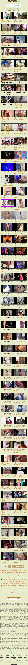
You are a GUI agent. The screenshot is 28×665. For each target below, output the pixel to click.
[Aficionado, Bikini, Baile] (7, 230)
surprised (15, 592)
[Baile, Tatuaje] (7, 473)
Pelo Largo (18, 452)
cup (21, 570)
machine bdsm (4, 585)
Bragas (17, 354)
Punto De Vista (19, 107)
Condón (17, 562)
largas (19, 8)
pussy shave (6, 587)
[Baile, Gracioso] (20, 206)
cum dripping (23, 583)
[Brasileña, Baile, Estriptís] (7, 66)
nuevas (14, 8)
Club (4, 161)
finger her (25, 585)
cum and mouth (13, 570)
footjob (6, 581)
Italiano (1, 657)
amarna (19, 585)
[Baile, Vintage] (7, 559)
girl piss (15, 572)
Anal (17, 294)
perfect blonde (5, 570)
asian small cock (14, 587)
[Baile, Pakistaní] (7, 328)
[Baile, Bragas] (20, 352)
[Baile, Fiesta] (20, 388)
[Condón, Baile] (20, 559)
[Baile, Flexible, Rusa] (7, 535)
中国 (14, 658)
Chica (4, 270)
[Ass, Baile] (20, 194)
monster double (6, 583)
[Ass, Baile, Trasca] (20, 18)
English (4, 655)
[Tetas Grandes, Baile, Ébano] (20, 130)
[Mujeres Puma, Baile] (7, 340)
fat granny (11, 579)
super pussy (4, 579)
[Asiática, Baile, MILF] (7, 292)
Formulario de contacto (11, 662)
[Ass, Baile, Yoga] (20, 485)
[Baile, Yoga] (7, 497)
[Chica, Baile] (7, 268)
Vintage (4, 562)
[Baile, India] (7, 194)
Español (16, 655)
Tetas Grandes (18, 69)
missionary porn (17, 581)
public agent (22, 574)
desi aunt (17, 579)
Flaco (21, 294)
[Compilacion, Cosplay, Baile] (20, 230)
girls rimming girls (15, 583)
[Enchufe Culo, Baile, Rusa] (20, 170)
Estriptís (11, 69)
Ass (16, 21)
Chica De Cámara (6, 514)
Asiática (17, 45)
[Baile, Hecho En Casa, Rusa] (20, 547)
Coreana (4, 147)
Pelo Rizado (18, 450)
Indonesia (22, 306)
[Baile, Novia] (7, 54)
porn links (20, 662)
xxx (18, 570)
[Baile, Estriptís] (20, 242)
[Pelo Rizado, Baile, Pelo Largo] (20, 447)
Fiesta (17, 149)
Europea (17, 57)
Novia (4, 57)
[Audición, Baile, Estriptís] (7, 242)
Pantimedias (22, 282)
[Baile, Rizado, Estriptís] (20, 461)
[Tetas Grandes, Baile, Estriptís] (20, 66)
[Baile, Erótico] (7, 30)
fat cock (15, 574)
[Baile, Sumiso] (7, 304)
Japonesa (8, 161)
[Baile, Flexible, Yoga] (7, 485)
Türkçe (7, 657)
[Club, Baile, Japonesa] (7, 158)
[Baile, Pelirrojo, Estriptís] (7, 523)
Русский (20, 657)
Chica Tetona (10, 378)
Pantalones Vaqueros (7, 21)
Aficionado (18, 512)
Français (23, 655)
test (23, 581)
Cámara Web (5, 45)
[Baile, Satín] (7, 388)
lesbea (5, 572)
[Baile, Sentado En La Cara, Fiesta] (20, 144)
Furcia (10, 45)
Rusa (24, 173)
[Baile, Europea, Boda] (20, 54)
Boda (22, 57)
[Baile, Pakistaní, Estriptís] (7, 182)
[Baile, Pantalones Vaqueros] (7, 18)
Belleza (17, 161)
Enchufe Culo (18, 173)
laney (22, 579)
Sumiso (4, 306)
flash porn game (13, 585)
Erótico (4, 33)
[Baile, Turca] (7, 316)
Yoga (21, 476)
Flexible (4, 488)
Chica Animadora (19, 105)
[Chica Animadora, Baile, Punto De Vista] (20, 102)
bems (11, 581)
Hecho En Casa (18, 550)
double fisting (23, 587)
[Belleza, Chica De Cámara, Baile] (7, 509)
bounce (9, 572)
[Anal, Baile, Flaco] (20, 292)
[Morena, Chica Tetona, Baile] (7, 376)
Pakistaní (5, 185)
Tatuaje (4, 476)
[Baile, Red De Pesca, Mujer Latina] (20, 254)
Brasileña (5, 69)
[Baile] (7, 170)
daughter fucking (22, 572)
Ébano (25, 133)
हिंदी (25, 657)
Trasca (20, 21)
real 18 (25, 570)
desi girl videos (8, 574)
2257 (27, 660)
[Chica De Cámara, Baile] (7, 218)
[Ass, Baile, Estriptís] (20, 116)
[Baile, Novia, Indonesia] (20, 304)
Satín (4, 390)
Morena (4, 378)
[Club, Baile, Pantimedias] (20, 280)
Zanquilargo (23, 526)
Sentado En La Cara (20, 147)
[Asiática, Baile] (20, 42)
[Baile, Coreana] (7, 144)
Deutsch (10, 655)
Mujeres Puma (5, 342)
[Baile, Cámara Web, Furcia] (7, 42)
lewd (26, 579)
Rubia (17, 476)
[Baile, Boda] (20, 268)
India (4, 197)
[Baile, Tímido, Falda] (20, 218)
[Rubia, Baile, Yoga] (20, 473)
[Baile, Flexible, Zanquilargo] (20, 523)
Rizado (17, 464)
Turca (4, 318)
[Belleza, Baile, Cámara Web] (20, 158)
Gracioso (17, 209)
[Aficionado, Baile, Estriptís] (20, 509)
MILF (9, 294)
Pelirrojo (5, 526)
